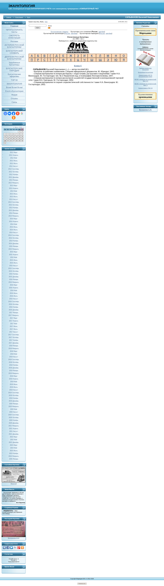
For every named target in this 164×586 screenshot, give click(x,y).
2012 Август (13, 166)
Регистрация (19, 17)
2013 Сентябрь (13, 202)
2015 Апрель (13, 254)
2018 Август (13, 357)
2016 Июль (14, 296)
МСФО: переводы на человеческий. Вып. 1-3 (145, 80)
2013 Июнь (14, 194)
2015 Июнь (14, 260)
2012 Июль (14, 163)
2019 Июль (14, 387)
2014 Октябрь (14, 238)
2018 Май (13, 354)
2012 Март (13, 152)
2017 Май (13, 324)
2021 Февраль (14, 426)
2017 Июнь (14, 326)
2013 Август (13, 199)
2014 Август (13, 232)
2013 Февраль (14, 183)
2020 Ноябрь (13, 420)
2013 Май (13, 191)
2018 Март (13, 351)
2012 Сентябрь (13, 169)
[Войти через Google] (22, 113)
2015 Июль (14, 263)
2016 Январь (13, 279)
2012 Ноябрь (13, 174)
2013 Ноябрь (13, 208)
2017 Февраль (14, 315)
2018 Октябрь (14, 362)
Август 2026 (18, 127)
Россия (67, 33)
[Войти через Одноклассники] (13, 117)
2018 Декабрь (14, 368)
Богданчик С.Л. (145, 110)
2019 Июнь (14, 384)
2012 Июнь (14, 161)
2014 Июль (14, 230)
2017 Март (13, 318)
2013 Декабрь (14, 210)
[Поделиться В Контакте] (4, 547)
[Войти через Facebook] (13, 113)
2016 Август (13, 299)
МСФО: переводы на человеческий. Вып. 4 (145, 84)
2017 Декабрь (14, 343)
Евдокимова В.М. (13, 538)
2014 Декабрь (14, 243)
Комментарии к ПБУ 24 (145, 88)
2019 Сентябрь (13, 393)
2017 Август (13, 332)
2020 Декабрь (14, 423)
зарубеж (101, 32)
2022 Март (13, 437)
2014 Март (13, 219)
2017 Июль (14, 329)
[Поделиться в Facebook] (7, 547)
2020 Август (13, 412)
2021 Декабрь (14, 434)
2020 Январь (13, 404)
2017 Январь (13, 312)
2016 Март (13, 285)
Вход (28, 17)
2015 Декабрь (14, 277)
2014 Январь (13, 213)
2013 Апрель (13, 188)
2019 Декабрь (14, 401)
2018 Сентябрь (13, 359)
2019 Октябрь (14, 395)
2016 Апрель (13, 288)
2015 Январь (13, 246)
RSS (46, 21)
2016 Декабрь (14, 310)
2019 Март (13, 376)
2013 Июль (14, 196)
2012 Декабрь (14, 177)
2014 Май (13, 224)
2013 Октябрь (14, 205)
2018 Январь (13, 346)
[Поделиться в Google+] (18, 547)
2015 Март (13, 252)
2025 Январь (13, 459)
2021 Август (13, 431)
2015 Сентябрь (13, 268)
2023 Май (13, 448)
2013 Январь (13, 180)
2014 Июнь (14, 227)
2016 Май (13, 290)
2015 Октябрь (14, 271)
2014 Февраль (14, 216)
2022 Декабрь (14, 442)
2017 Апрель (13, 321)
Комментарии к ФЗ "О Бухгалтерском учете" (145, 75)
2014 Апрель (13, 221)
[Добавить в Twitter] (11, 547)
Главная (8, 17)
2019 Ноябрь (13, 398)
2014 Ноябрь (13, 241)
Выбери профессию (145, 68)
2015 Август (13, 266)
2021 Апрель (13, 428)
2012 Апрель (13, 155)
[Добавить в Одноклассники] (22, 547)
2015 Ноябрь (13, 274)
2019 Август (13, 390)
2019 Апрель (13, 379)
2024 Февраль (14, 456)
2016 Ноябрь (13, 307)
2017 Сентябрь (13, 335)
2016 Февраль (14, 282)
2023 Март (13, 445)
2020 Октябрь (14, 417)
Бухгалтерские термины (59, 32)
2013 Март (13, 185)
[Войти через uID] (5, 113)
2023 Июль (14, 451)
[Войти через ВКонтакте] (9, 113)
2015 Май (13, 257)
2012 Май (13, 158)
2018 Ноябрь (13, 365)
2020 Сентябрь (13, 415)
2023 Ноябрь (13, 453)
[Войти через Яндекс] (17, 113)
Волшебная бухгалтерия (145, 72)
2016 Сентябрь (13, 301)
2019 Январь (13, 370)
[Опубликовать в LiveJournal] (15, 547)
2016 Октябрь (14, 304)
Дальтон (13, 483)
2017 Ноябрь (13, 340)
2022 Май (13, 439)
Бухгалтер (145, 69)
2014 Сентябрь (13, 235)
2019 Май (13, 382)
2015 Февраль (14, 249)
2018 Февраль (14, 348)
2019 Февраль (14, 373)
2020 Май (13, 409)
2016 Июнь (14, 293)
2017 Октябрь (14, 337)
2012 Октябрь (14, 172)
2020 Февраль (14, 406)
